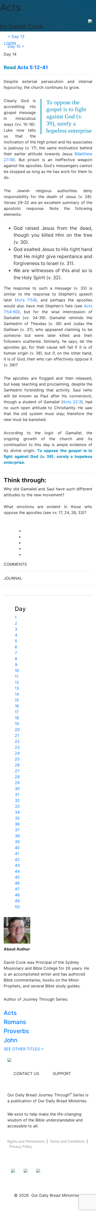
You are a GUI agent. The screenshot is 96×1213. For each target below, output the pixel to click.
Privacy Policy (20, 1146)
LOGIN (10, 43)
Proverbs (16, 1031)
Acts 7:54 (25, 299)
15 (17, 700)
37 (17, 829)
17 (17, 711)
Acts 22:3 (72, 401)
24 (17, 753)
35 (17, 818)
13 (17, 688)
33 (17, 806)
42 (17, 859)
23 (17, 747)
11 (16, 676)
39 (17, 841)
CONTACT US (26, 1073)
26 (17, 764)
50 (17, 906)
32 (17, 800)
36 (17, 824)
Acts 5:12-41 (32, 67)
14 (17, 694)
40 (17, 847)
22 (17, 741)
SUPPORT (62, 1073)
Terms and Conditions (67, 1141)
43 (17, 865)
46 (17, 883)
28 (17, 776)
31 (17, 794)
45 (17, 877)
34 (17, 812)
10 (17, 670)
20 (17, 729)
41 (17, 853)
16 (17, 705)
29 (17, 782)
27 (17, 770)
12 (17, 682)
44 (17, 871)
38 (17, 835)
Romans (15, 1022)
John (10, 1040)
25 (17, 759)
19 (17, 723)
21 (17, 735)
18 (17, 717)
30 (17, 788)
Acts (10, 1012)
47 (17, 888)
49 (17, 900)
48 (17, 894)
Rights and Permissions (26, 1141)
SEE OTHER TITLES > (24, 1048)
